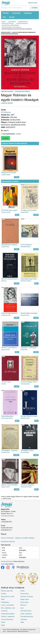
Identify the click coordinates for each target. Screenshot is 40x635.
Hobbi (2, 599)
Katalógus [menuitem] (28, 13)
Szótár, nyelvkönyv (26, 613)
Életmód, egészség (7, 591)
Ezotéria (3, 593)
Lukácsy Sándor (7, 103)
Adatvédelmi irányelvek (8, 541)
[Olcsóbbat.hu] (23, 567)
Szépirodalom (22, 21)
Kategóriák (12, 21)
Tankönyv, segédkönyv (8, 616)
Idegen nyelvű (24, 599)
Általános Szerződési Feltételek (24, 538)
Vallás (22, 622)
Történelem (23, 619)
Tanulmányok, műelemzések (10, 25)
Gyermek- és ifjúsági (26, 596)
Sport (22, 608)
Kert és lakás (24, 602)
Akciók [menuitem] (11, 17)
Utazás (3, 622)
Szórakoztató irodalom (7, 613)
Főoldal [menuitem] (6, 13)
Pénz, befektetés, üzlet (8, 608)
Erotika (22, 591)
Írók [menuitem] (4, 17)
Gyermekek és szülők (7, 596)
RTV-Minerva (6, 112)
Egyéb (3, 625)
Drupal (3, 564)
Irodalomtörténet (8, 23)
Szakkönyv (4, 611)
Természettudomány (7, 619)
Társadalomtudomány (26, 616)
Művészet (23, 605)
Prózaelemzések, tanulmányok (11, 27)
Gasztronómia (24, 593)
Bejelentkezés (32, 3)
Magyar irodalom (22, 23)
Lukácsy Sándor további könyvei (14, 143)
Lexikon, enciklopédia (7, 605)
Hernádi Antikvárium (7, 561)
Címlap (4, 21)
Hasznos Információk (7, 538)
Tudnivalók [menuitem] (16, 13)
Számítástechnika (25, 611)
